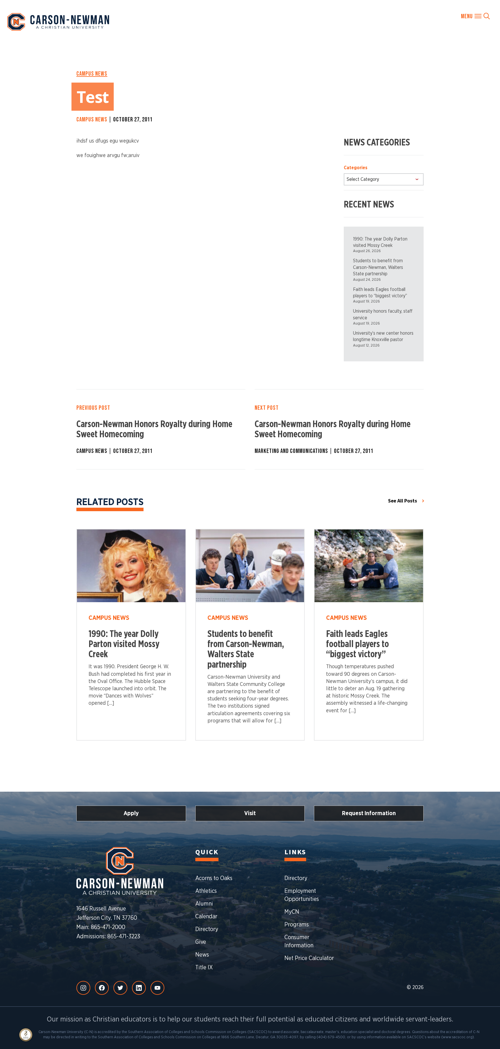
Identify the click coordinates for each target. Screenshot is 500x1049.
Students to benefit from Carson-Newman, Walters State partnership (378, 267)
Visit (250, 813)
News (202, 955)
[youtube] (157, 988)
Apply (131, 813)
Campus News (91, 73)
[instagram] (83, 988)
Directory (206, 929)
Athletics (206, 891)
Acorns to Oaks (213, 878)
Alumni (204, 904)
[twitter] (120, 988)
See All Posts (402, 501)
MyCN (291, 912)
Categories (355, 167)
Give (200, 942)
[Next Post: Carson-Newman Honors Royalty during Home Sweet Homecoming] (339, 429)
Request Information (369, 813)
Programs (296, 925)
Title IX (204, 967)
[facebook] (102, 988)
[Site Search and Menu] (475, 16)
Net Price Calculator (309, 958)
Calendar (206, 916)
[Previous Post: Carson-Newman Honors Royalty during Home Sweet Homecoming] (160, 429)
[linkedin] (139, 988)
